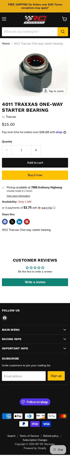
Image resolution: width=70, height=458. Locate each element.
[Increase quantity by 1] (36, 150)
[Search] (63, 31)
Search (11, 435)
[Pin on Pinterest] (27, 222)
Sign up (56, 376)
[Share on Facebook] (5, 222)
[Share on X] (12, 222)
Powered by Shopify (35, 448)
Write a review (35, 282)
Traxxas (11, 116)
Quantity (7, 141)
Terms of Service (29, 435)
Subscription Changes (35, 440)
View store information (18, 196)
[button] (35, 208)
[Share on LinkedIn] (19, 222)
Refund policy (51, 435)
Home (6, 43)
